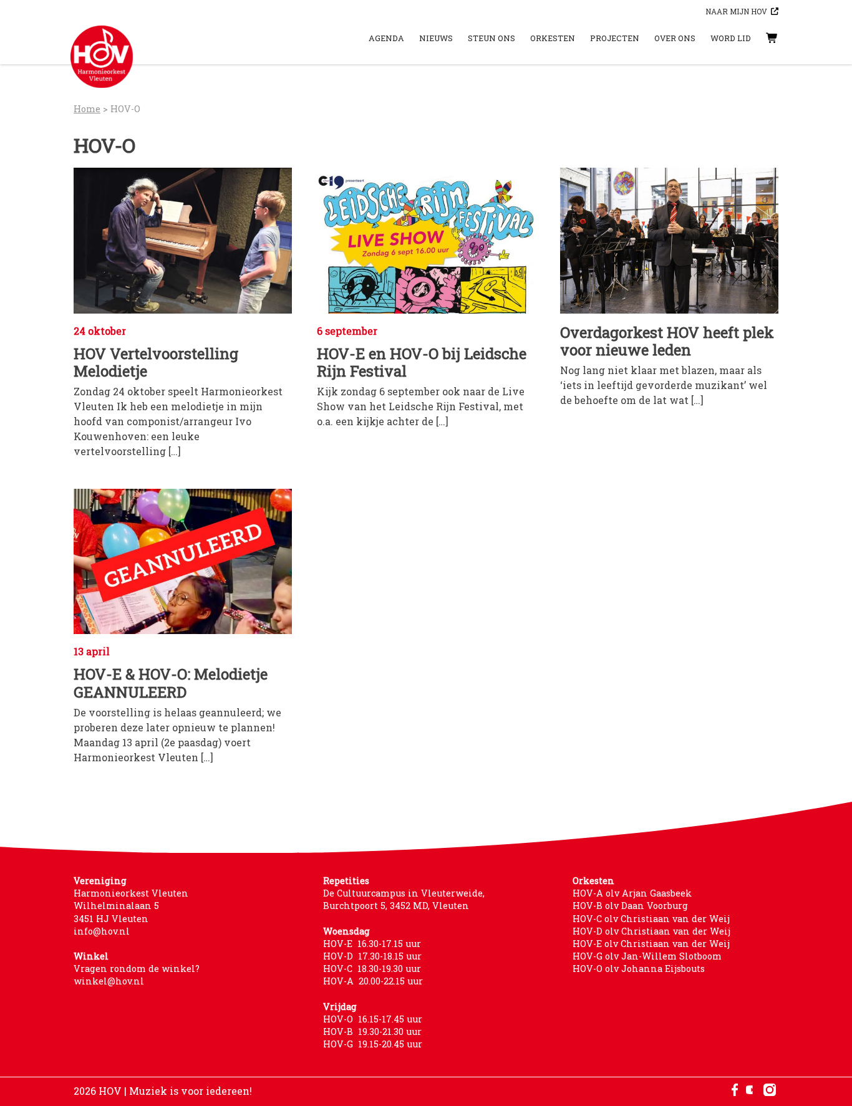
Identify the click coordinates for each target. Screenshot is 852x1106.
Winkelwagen (759, 38)
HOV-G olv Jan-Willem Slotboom (647, 956)
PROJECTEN (614, 38)
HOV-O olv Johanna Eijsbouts (639, 968)
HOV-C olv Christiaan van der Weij (651, 919)
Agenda (386, 38)
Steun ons (491, 38)
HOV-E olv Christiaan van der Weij (651, 944)
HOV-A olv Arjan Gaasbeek (632, 893)
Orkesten (552, 38)
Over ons (674, 38)
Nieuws (436, 38)
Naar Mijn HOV (736, 11)
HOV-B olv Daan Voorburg (630, 905)
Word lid (730, 38)
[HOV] (101, 57)
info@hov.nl (102, 931)
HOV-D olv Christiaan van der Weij (651, 931)
